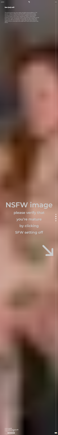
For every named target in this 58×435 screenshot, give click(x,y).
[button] (29, 2)
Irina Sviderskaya (12, 429)
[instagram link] (55, 214)
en (56, 2)
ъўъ (9, 428)
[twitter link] (55, 218)
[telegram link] (55, 216)
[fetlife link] (55, 220)
